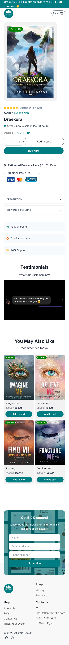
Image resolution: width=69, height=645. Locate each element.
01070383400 (47, 618)
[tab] (30, 94)
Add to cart (44, 141)
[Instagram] (12, 637)
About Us (9, 608)
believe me (43, 403)
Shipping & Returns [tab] (19, 210)
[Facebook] (6, 637)
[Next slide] (62, 300)
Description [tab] (14, 199)
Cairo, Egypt (46, 623)
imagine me (12, 403)
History (40, 590)
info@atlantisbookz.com (50, 613)
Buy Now (33, 150)
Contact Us (10, 618)
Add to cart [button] (19, 414)
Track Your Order (14, 623)
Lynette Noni (21, 112)
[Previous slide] (7, 300)
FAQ (6, 613)
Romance (41, 595)
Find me (10, 468)
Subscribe (34, 563)
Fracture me (44, 468)
